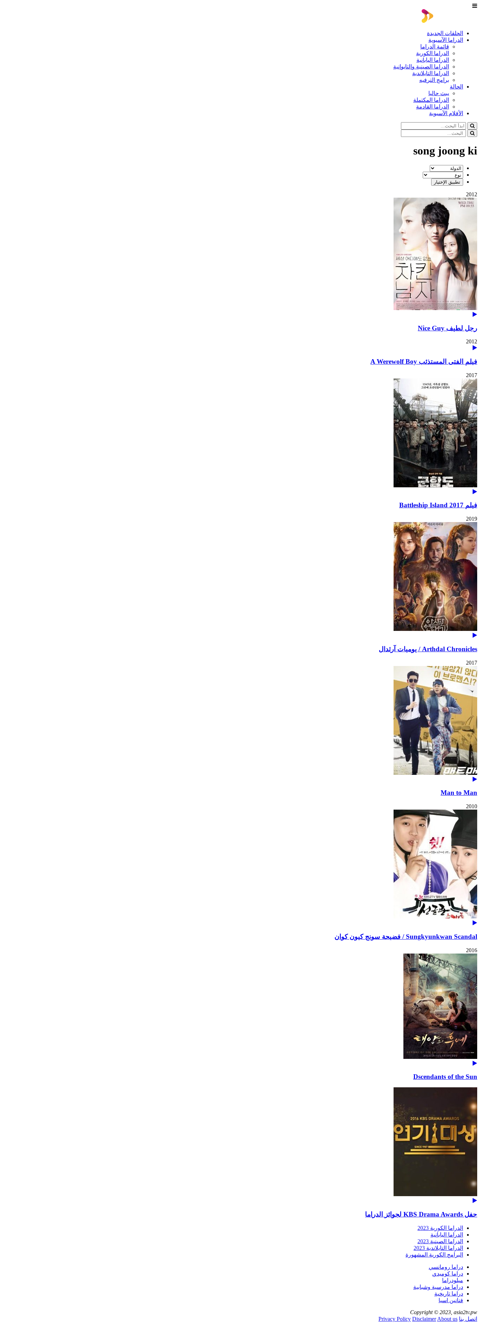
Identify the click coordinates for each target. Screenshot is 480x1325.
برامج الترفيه (434, 80)
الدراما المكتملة (431, 100)
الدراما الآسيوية (445, 40)
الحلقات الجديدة (445, 33)
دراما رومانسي (446, 1267)
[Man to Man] (240, 724)
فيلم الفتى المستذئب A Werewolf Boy (423, 361)
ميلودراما (452, 1280)
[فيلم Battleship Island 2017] (240, 436)
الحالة (456, 87)
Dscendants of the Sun (445, 1076)
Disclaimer (424, 1319)
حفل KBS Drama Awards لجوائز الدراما (421, 1214)
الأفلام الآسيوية (446, 113)
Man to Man (459, 792)
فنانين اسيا (451, 1300)
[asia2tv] (449, 21)
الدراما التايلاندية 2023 (438, 1248)
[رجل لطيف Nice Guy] (240, 257)
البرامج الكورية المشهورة (434, 1255)
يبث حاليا (438, 93)
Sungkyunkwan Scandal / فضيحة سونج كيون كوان (406, 936)
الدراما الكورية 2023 (440, 1228)
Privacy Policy (394, 1319)
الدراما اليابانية (432, 60)
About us (447, 1319)
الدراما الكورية (432, 53)
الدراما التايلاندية (430, 73)
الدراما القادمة (432, 107)
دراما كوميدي (447, 1274)
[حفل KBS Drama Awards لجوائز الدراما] (240, 1145)
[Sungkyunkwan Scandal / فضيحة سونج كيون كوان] (240, 868)
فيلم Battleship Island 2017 (438, 505)
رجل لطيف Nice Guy (447, 328)
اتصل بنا (468, 1319)
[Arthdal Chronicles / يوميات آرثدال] (240, 580)
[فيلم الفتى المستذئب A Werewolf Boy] (475, 348)
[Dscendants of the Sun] (240, 1010)
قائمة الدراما (434, 47)
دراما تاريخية (448, 1294)
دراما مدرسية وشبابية (438, 1287)
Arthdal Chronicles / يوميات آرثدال (428, 649)
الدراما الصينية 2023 (440, 1241)
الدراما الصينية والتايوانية (421, 67)
